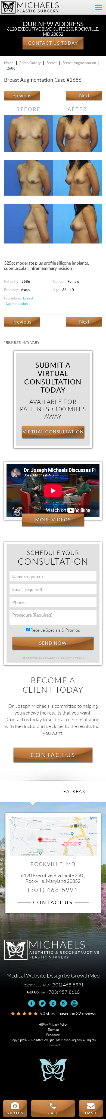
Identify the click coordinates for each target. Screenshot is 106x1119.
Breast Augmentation (79, 63)
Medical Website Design (35, 976)
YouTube (74, 1003)
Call (53, 1113)
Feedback (53, 1034)
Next (84, 95)
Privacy (67, 658)
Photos (15, 1113)
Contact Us (53, 754)
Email (91, 1113)
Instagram (63, 1003)
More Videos (53, 519)
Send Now (53, 643)
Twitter (42, 1003)
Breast (51, 63)
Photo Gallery (30, 63)
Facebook (31, 1003)
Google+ (53, 1003)
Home (9, 63)
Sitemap (53, 1029)
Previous (22, 95)
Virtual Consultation (53, 431)
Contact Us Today (53, 42)
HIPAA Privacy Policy (53, 1024)
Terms (79, 658)
